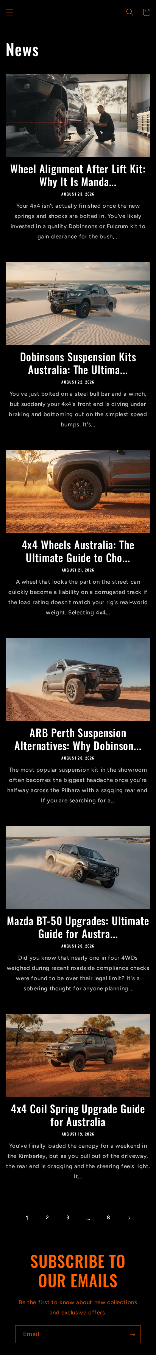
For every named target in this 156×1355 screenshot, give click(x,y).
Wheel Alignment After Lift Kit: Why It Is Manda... (77, 175)
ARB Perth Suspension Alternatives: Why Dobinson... (77, 739)
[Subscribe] (132, 1334)
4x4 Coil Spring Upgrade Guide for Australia (78, 1115)
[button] (9, 12)
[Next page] (129, 1217)
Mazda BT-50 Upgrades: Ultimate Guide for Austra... (78, 927)
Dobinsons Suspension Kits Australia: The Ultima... (78, 363)
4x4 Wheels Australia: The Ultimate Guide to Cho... (78, 551)
